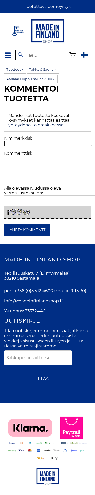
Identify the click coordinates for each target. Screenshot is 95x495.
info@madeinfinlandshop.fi (33, 300)
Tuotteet (14, 69)
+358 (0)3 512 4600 (33, 290)
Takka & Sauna (42, 69)
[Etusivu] (48, 43)
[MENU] (7, 55)
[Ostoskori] (72, 56)
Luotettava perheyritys (47, 6)
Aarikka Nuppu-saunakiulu (30, 79)
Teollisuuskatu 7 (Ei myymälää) (37, 273)
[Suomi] (86, 56)
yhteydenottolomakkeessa (35, 125)
